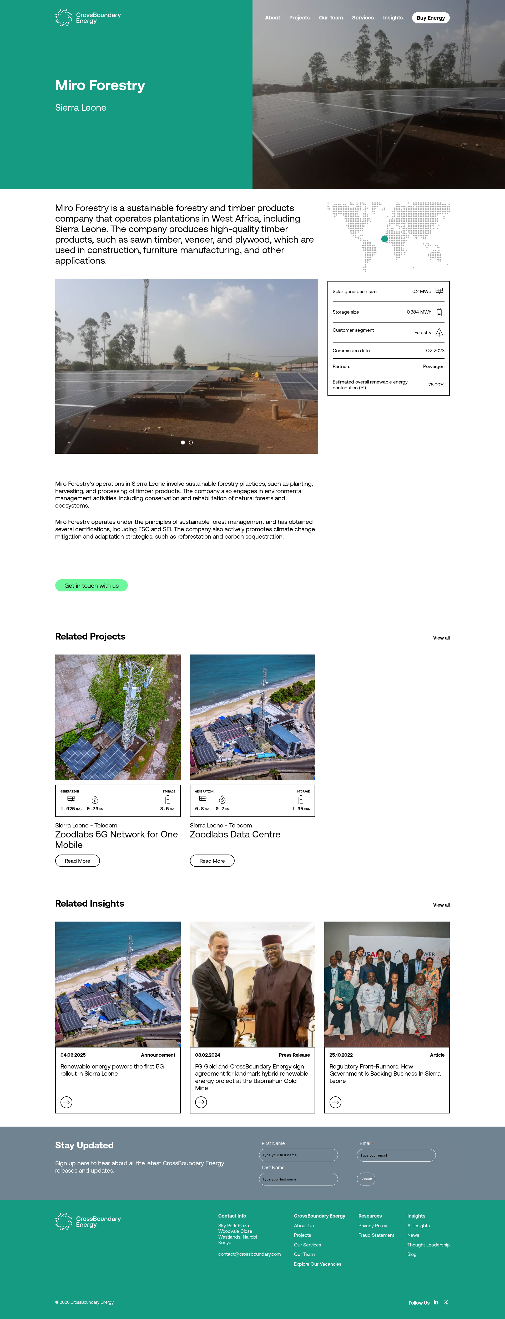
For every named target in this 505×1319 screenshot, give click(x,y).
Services (363, 17)
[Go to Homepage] (88, 1221)
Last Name (273, 1167)
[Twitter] (446, 1302)
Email (366, 1143)
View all (441, 637)
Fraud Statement (376, 1235)
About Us (304, 1225)
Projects (299, 17)
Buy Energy (431, 18)
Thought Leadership (428, 1244)
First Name (273, 1143)
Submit (366, 1179)
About (272, 17)
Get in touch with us (91, 585)
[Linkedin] (436, 1302)
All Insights (418, 1225)
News (413, 1235)
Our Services (307, 1244)
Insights (393, 17)
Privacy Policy (372, 1225)
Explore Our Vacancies (317, 1263)
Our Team (331, 17)
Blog (412, 1254)
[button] (183, 442)
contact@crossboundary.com (249, 1253)
